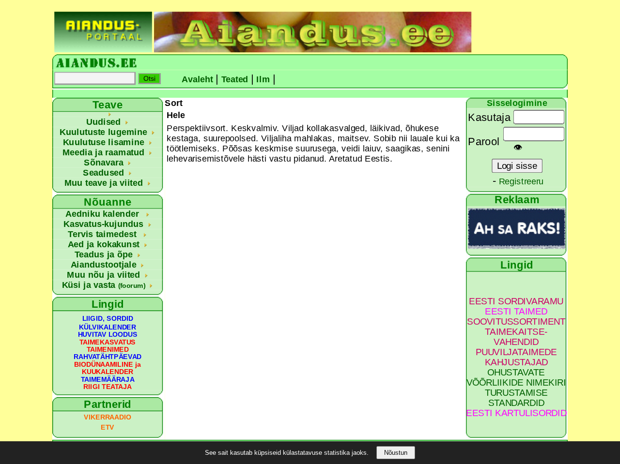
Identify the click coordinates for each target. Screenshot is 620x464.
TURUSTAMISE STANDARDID (516, 398)
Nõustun (395, 452)
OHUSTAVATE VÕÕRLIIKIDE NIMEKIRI (516, 377)
